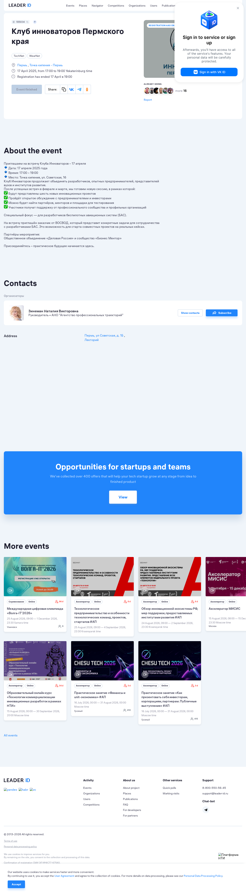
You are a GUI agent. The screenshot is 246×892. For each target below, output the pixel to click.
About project (131, 788)
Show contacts (190, 313)
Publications (169, 5)
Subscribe (224, 313)
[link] (35, 594)
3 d (129, 685)
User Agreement (64, 876)
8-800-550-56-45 (214, 788)
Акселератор (83, 601)
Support (208, 780)
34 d (61, 685)
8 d (129, 601)
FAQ (125, 804)
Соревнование (16, 601)
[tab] (103, 780)
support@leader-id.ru (215, 793)
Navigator (97, 5)
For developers (132, 810)
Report (148, 99)
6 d (196, 601)
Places (83, 5)
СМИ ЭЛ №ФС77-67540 (46, 862)
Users (153, 5)
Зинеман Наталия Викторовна (53, 311)
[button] (103, 780)
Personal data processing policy (20, 846)
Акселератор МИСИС (224, 609)
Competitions (116, 5)
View (123, 497)
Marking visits (171, 793)
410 (129, 710)
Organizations (137, 5)
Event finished (26, 89)
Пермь (22, 65)
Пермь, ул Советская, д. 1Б (104, 335)
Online (31, 601)
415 (196, 718)
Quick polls (169, 788)
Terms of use (10, 840)
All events (10, 735)
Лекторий (92, 340)
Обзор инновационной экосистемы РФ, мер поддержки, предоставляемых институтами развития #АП (169, 613)
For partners (130, 815)
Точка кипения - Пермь (46, 65)
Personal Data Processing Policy (203, 876)
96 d (61, 601)
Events (70, 5)
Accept (16, 884)
